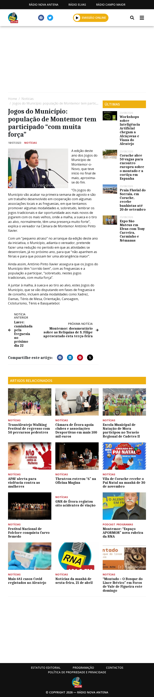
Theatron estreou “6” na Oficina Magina (75, 481)
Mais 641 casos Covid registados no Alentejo (27, 581)
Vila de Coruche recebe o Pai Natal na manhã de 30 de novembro (124, 482)
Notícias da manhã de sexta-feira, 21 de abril (74, 581)
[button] (77, 18)
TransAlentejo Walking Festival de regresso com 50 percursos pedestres (29, 428)
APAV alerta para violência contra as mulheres (24, 482)
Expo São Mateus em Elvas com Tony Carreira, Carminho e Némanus (132, 230)
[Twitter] (50, 18)
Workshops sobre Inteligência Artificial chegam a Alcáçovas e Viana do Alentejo (130, 130)
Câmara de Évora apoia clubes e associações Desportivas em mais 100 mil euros (76, 430)
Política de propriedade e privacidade (77, 672)
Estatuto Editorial (46, 667)
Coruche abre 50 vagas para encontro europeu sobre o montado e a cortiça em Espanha (132, 166)
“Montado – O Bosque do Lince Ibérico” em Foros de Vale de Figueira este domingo (123, 584)
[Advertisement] (77, 60)
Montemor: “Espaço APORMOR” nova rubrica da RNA (123, 532)
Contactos (114, 667)
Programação (83, 667)
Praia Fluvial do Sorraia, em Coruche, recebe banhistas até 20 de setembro (133, 199)
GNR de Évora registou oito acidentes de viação (75, 503)
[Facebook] (41, 18)
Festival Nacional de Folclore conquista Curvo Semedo (29, 532)
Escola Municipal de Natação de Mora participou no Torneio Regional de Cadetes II (121, 430)
